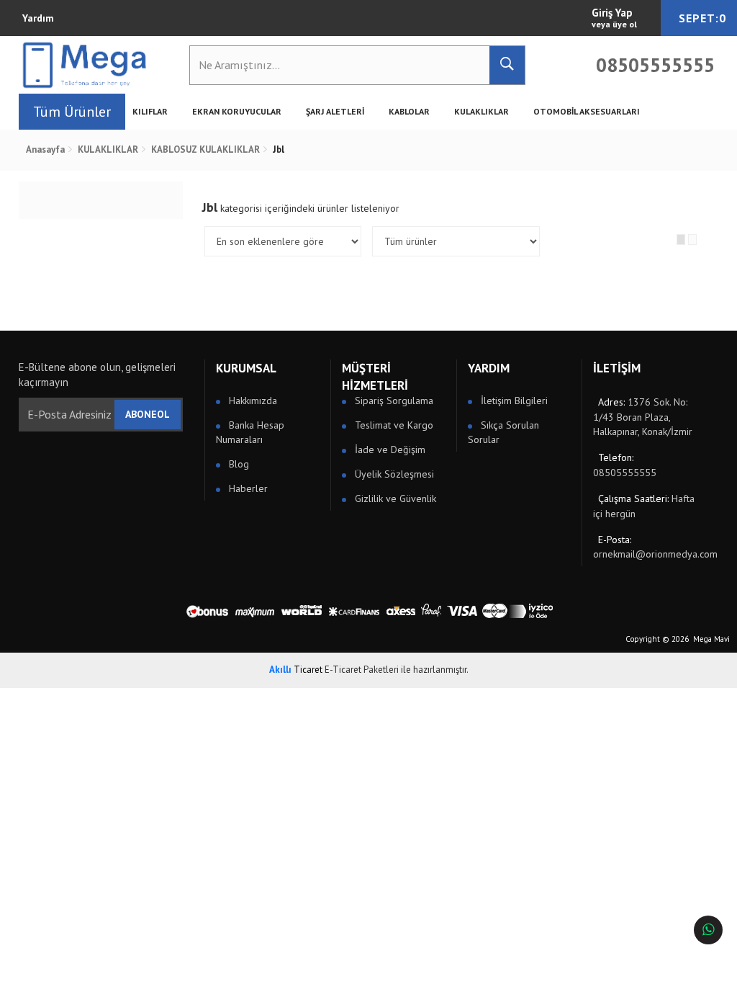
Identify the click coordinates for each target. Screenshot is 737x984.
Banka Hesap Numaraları (250, 432)
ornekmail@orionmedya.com (645, 547)
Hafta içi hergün (644, 506)
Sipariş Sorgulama (392, 400)
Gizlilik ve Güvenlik (394, 498)
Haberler (247, 488)
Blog (237, 463)
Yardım (38, 18)
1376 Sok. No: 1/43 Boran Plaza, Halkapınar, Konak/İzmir (642, 416)
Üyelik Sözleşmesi (393, 474)
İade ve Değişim (388, 449)
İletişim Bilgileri (513, 400)
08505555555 (624, 465)
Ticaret (295, 669)
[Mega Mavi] (87, 65)
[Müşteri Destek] (708, 930)
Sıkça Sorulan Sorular (503, 432)
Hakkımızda (251, 400)
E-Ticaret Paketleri (362, 669)
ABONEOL (147, 414)
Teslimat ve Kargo (392, 425)
